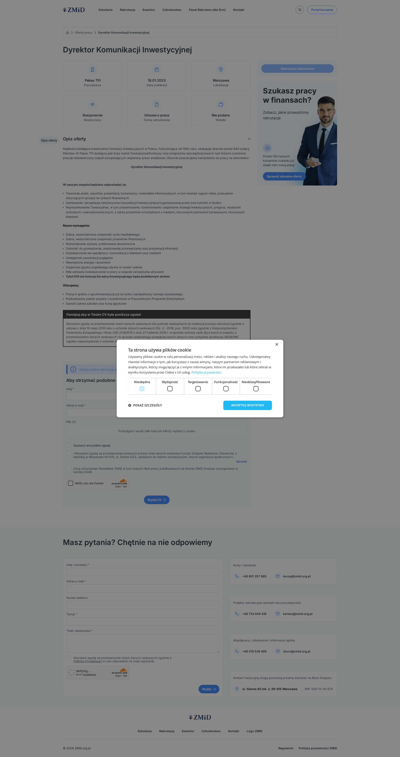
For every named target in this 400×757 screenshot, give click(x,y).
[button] (145, 405)
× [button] (276, 344)
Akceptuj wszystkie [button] (247, 405)
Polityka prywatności (206, 372)
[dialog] (200, 378)
